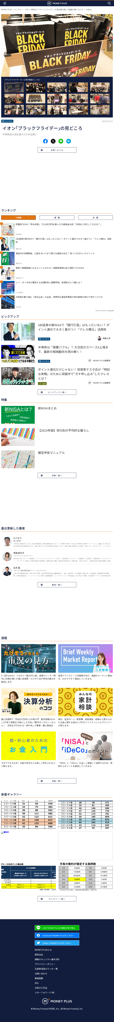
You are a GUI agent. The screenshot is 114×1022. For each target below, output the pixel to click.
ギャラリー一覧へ (57, 899)
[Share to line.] (60, 141)
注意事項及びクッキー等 (46, 968)
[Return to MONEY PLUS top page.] (57, 3)
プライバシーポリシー (45, 964)
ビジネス (18, 9)
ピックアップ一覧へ (57, 392)
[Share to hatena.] (68, 141)
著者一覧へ (57, 584)
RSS (37, 983)
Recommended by (101, 310)
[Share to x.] (53, 141)
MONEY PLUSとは (43, 949)
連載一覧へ (57, 781)
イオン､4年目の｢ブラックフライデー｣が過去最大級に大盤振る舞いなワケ (53, 9)
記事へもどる (57, 150)
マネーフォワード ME (45, 992)
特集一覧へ (57, 475)
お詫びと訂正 (41, 987)
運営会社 (39, 954)
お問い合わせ (41, 973)
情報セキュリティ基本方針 (47, 959)
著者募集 (39, 978)
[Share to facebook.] (45, 141)
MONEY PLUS (6, 9)
